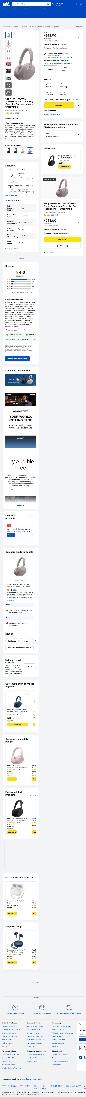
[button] (58, 40)
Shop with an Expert (33, 1030)
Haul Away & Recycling (34, 1043)
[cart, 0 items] (80, 4)
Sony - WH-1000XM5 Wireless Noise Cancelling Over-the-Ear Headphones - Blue (17, 711)
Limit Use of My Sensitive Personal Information (73, 1086)
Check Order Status (8, 1026)
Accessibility (5, 1085)
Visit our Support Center (35, 1026)
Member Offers (32, 1061)
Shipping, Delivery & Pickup (11, 1030)
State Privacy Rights (35, 1087)
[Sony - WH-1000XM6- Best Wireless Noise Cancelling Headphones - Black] (51, 160)
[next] (35, 150)
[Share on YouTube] (80, 1057)
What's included (52, 57)
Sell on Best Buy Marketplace (61, 1026)
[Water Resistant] (19, 242)
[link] (17, 358)
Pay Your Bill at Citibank (10, 1058)
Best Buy (6, 27)
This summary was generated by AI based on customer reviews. (19, 329)
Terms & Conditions (66, 57)
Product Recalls (7, 1040)
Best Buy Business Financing (11, 1068)
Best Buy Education (58, 1040)
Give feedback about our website (31, 1079)
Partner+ (55, 1046)
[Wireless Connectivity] (19, 222)
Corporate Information (59, 1054)
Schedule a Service (33, 1033)
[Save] (78, 105)
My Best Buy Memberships (35, 1054)
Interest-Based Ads (28, 1086)
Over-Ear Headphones (52, 27)
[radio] (50, 89)
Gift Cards (5, 1046)
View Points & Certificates (35, 1058)
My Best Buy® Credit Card (10, 1054)
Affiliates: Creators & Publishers (62, 1033)
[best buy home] (6, 4)
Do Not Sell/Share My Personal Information (56, 1086)
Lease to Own (6, 1061)
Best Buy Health (57, 1036)
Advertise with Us (58, 1030)
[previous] (6, 150)
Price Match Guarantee (9, 1036)
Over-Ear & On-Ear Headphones (32, 27)
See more (8, 139)
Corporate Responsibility (60, 1061)
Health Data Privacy (44, 1087)
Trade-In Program (8, 1043)
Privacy (21, 1085)
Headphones (15, 27)
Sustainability (56, 1064)
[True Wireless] (19, 229)
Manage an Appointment (35, 1036)
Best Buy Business (58, 1043)
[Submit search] (48, 4)
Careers (54, 1058)
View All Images (20, 580)
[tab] (12, 641)
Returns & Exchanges (9, 1033)
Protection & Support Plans (36, 1040)
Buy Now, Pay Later (8, 1064)
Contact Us (30, 1046)
